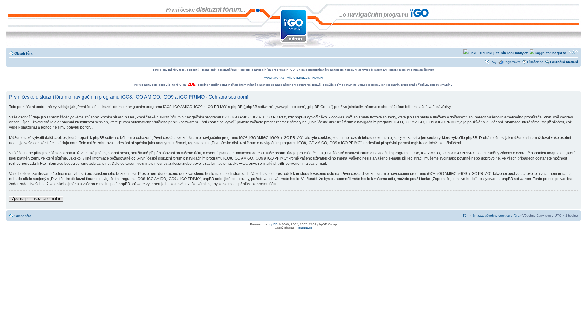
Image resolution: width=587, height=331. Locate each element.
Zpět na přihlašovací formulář (36, 199)
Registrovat (511, 62)
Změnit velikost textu (573, 52)
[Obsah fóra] (11, 6)
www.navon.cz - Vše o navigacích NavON (293, 77)
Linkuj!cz (491, 53)
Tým (466, 215)
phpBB (273, 224)
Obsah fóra (23, 53)
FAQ (493, 62)
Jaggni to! (559, 53)
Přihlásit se (535, 62)
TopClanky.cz (517, 53)
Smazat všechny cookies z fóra (495, 215)
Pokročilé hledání (564, 62)
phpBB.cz (305, 227)
